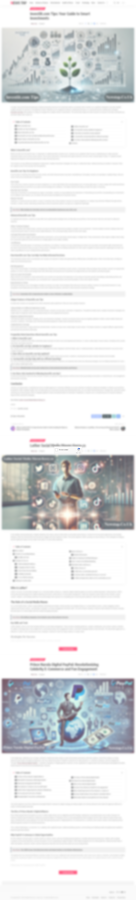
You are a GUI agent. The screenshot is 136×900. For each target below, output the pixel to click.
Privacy (77, 452)
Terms (80, 452)
